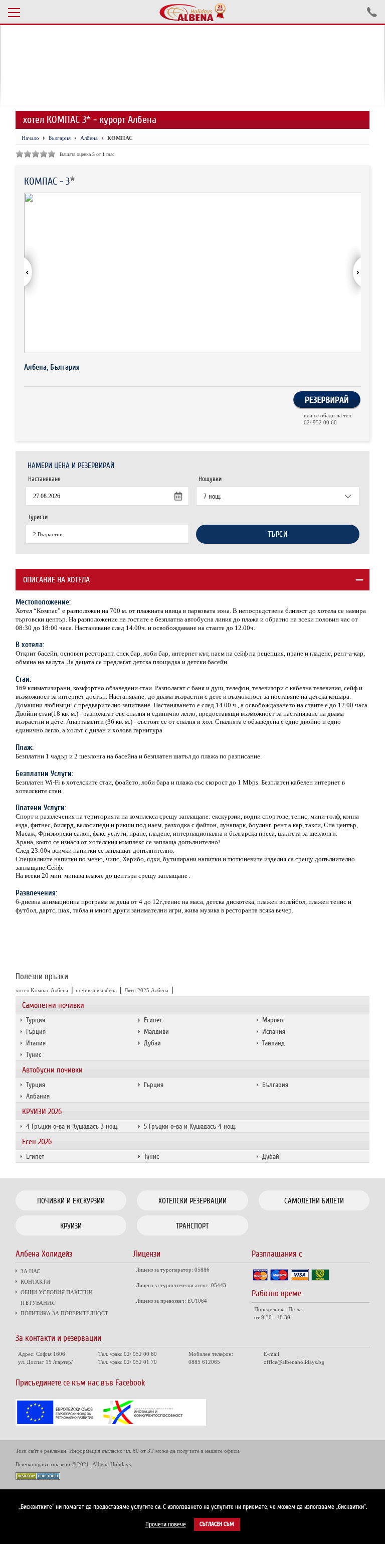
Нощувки (210, 479)
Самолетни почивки (53, 1005)
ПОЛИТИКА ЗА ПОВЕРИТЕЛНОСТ (64, 1313)
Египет (153, 1020)
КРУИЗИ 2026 (42, 1112)
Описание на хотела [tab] (56, 580)
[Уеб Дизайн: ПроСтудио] (38, 1477)
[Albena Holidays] (192, 12)
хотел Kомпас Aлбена (42, 990)
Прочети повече (165, 1524)
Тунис (33, 1054)
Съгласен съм (217, 1524)
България (275, 1085)
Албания (38, 1096)
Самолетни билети (314, 1200)
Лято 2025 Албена (146, 990)
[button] (352, 272)
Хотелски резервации (192, 1200)
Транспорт (192, 1225)
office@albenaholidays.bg (294, 1362)
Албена (89, 138)
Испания (273, 1031)
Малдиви (156, 1031)
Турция (35, 1020)
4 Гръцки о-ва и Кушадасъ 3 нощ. (72, 1126)
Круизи (71, 1225)
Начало (30, 138)
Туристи (38, 517)
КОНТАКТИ (35, 1282)
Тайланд (273, 1043)
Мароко (272, 1020)
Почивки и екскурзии (71, 1200)
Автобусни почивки (52, 1070)
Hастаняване (44, 479)
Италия (36, 1043)
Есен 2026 (37, 1142)
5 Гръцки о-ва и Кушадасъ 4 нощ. (190, 1126)
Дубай (152, 1043)
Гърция (36, 1031)
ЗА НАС (30, 1271)
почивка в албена (96, 990)
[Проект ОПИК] (111, 1423)
